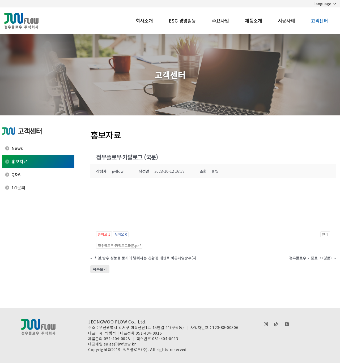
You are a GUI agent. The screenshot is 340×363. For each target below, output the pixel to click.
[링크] (21, 21)
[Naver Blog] (276, 324)
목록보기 (100, 269)
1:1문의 (18, 187)
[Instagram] (265, 324)
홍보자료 (19, 161)
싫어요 (120, 234)
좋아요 (104, 234)
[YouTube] (287, 324)
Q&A (15, 174)
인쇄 (325, 234)
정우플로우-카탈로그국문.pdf (119, 245)
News (17, 148)
